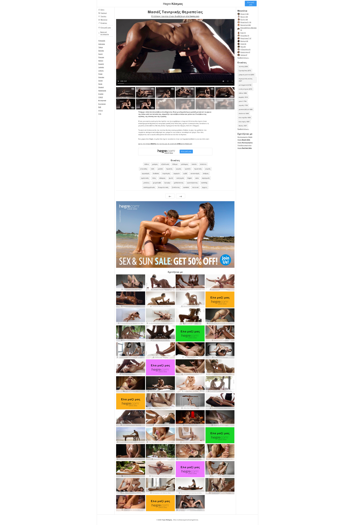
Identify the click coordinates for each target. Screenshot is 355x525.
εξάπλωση (165, 164)
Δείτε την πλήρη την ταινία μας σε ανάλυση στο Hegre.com (165, 144)
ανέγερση (180, 178)
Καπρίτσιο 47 (245, 52)
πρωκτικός (198, 169)
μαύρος (155, 164)
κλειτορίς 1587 (244, 121)
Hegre (173, 3)
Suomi (100, 54)
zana (197, 178)
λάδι (152, 169)
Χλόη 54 (243, 44)
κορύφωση (206, 178)
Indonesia (101, 44)
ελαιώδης (143, 169)
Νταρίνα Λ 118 (245, 22)
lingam (189, 178)
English (100, 94)
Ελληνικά (102, 100)
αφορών (177, 173)
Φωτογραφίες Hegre (244, 137)
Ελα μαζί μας (250, 3)
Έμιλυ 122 (244, 19)
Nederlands (102, 91)
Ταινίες (103, 16)
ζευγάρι (167, 183)
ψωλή (171, 178)
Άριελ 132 (244, 17)
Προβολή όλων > (243, 58)
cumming (204, 183)
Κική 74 (243, 33)
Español (101, 64)
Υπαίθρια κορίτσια (244, 145)
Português (101, 41)
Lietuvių (101, 71)
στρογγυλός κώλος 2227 (245, 80)
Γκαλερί (104, 13)
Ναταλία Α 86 (245, 25)
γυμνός (178, 169)
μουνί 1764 (242, 101)
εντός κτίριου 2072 (245, 89)
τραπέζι (188, 169)
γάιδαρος (184, 164)
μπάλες (146, 183)
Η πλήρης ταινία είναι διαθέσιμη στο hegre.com (175, 16)
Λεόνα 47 (243, 55)
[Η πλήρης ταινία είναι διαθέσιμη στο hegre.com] (165, 104)
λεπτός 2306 (243, 66)
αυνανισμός (195, 173)
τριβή (185, 173)
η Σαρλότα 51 (245, 49)
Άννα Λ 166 (244, 14)
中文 (99, 114)
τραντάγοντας (192, 183)
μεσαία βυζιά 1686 (245, 109)
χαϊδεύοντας (178, 183)
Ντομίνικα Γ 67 (245, 38)
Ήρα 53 (243, 47)
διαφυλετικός (163, 187)
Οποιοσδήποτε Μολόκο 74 (248, 29)
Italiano (100, 61)
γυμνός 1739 (243, 105)
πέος (154, 178)
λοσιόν (194, 164)
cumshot (186, 187)
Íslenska (101, 51)
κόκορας (162, 178)
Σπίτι (102, 10)
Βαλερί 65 (244, 41)
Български (102, 104)
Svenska (101, 77)
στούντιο (203, 164)
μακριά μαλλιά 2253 (246, 75)
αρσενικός (145, 178)
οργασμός (145, 173)
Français (101, 57)
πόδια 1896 (243, 93)
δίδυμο (175, 164)
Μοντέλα (104, 20)
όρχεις (204, 187)
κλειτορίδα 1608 (245, 117)
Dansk (100, 81)
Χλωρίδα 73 (244, 35)
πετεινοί (195, 187)
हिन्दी (99, 107)
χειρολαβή (157, 183)
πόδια (146, 164)
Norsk (100, 84)
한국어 (100, 110)
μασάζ (160, 169)
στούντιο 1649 (244, 113)
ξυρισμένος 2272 (245, 70)
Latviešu (101, 67)
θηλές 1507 (243, 126)
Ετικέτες (104, 23)
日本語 (100, 97)
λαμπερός (166, 173)
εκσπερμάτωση (149, 187)
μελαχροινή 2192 (245, 85)
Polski (100, 74)
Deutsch (101, 87)
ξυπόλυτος (176, 187)
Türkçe (100, 47)
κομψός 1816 (243, 97)
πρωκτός (169, 169)
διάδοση (156, 173)
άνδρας (206, 173)
